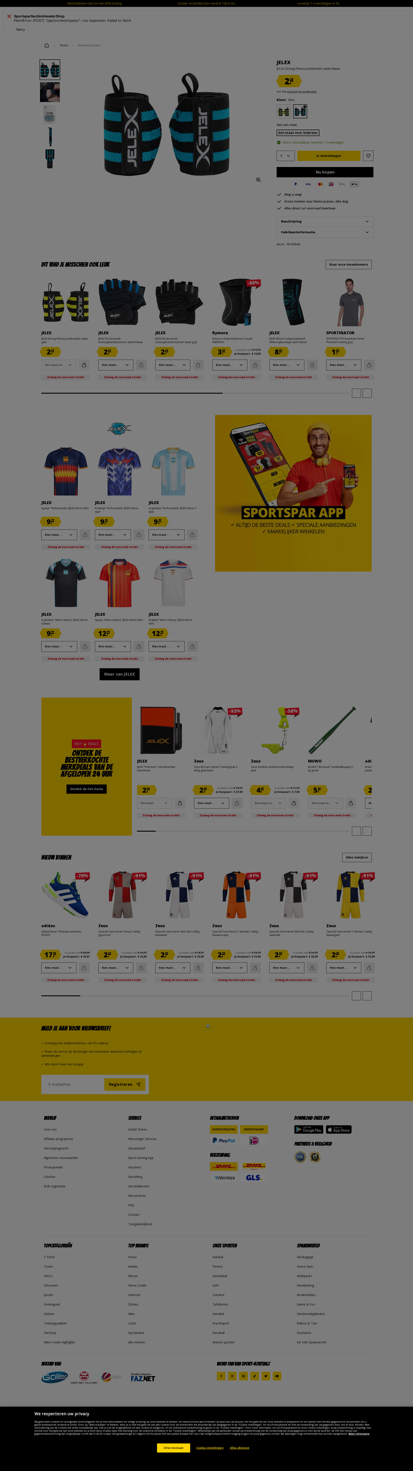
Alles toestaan (173, 1448)
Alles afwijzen (240, 1448)
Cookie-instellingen (209, 1448)
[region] (206, 1439)
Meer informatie (358, 1433)
